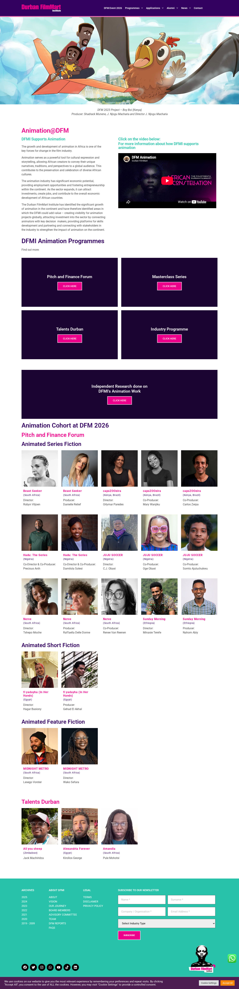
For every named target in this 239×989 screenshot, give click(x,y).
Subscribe (129, 935)
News (184, 8)
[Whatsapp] (50, 967)
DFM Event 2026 (113, 8)
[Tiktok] (67, 967)
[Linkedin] (75, 967)
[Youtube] (58, 967)
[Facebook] (25, 967)
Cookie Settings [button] (209, 983)
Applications (153, 8)
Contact (198, 8)
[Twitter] (33, 967)
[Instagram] (41, 967)
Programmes (132, 8)
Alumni (171, 8)
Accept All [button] (228, 983)
